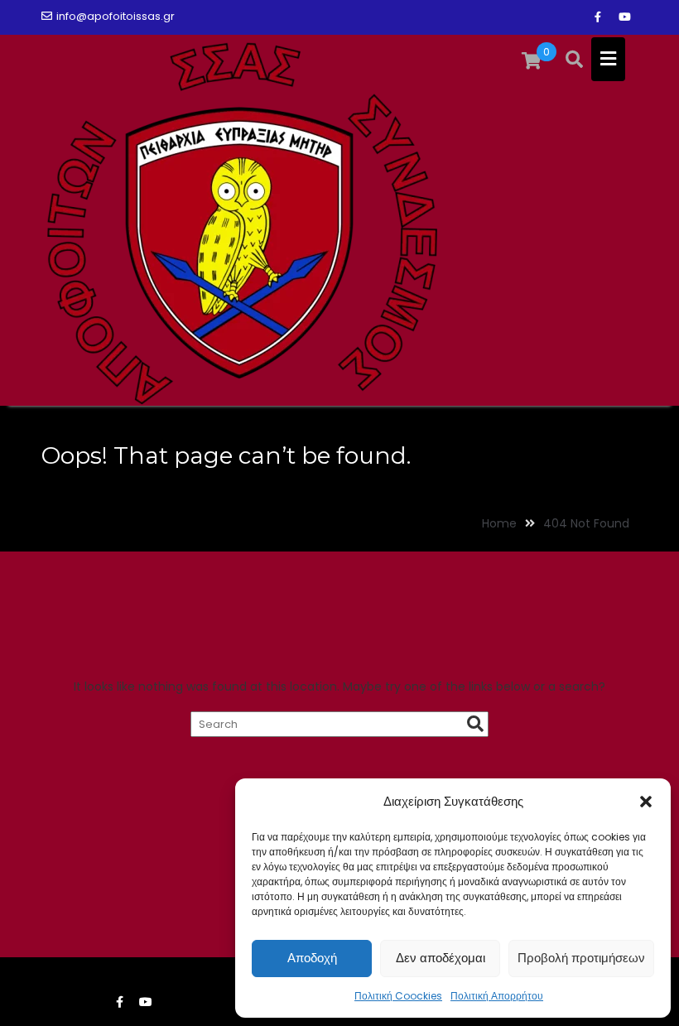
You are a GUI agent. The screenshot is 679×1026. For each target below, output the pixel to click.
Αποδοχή (312, 957)
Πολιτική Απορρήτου (496, 996)
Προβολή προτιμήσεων (581, 957)
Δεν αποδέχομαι (440, 957)
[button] (646, 801)
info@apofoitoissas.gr (115, 16)
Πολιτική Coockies (398, 996)
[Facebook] (598, 17)
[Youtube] (624, 17)
